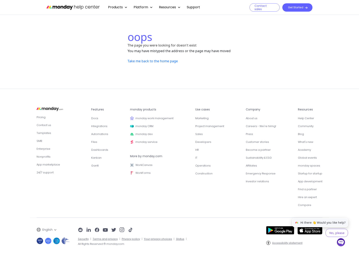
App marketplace (48, 165)
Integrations (99, 126)
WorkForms (143, 173)
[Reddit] (80, 230)
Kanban (96, 158)
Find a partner (307, 189)
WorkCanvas (143, 165)
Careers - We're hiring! (261, 126)
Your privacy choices (158, 239)
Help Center (306, 118)
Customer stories (257, 142)
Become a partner (258, 150)
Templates (44, 133)
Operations (203, 166)
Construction (204, 173)
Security (83, 239)
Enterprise (43, 149)
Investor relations (257, 181)
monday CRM (144, 126)
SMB (39, 141)
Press (249, 134)
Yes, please (336, 233)
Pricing (41, 117)
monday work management (154, 118)
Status (180, 239)
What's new (305, 142)
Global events (307, 158)
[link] (117, 7)
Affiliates (251, 166)
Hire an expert (307, 197)
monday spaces (309, 166)
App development (310, 181)
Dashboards (99, 150)
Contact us (44, 125)
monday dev (144, 134)
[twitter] (113, 230)
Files (94, 142)
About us (251, 118)
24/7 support (45, 172)
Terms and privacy (105, 239)
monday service (146, 142)
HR (197, 150)
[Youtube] (105, 230)
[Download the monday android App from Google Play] (280, 230)
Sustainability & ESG (259, 158)
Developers (203, 142)
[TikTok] (130, 230)
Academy (304, 150)
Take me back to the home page (153, 61)
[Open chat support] (341, 243)
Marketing (202, 118)
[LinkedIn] (88, 230)
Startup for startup (310, 173)
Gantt (95, 166)
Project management (209, 126)
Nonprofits (43, 157)
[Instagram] (122, 230)
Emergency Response (260, 173)
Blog (301, 134)
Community (306, 126)
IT (196, 158)
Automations (99, 134)
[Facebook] (97, 230)
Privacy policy (131, 239)
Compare (304, 205)
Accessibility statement (287, 243)
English (47, 230)
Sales (199, 134)
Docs (94, 118)
